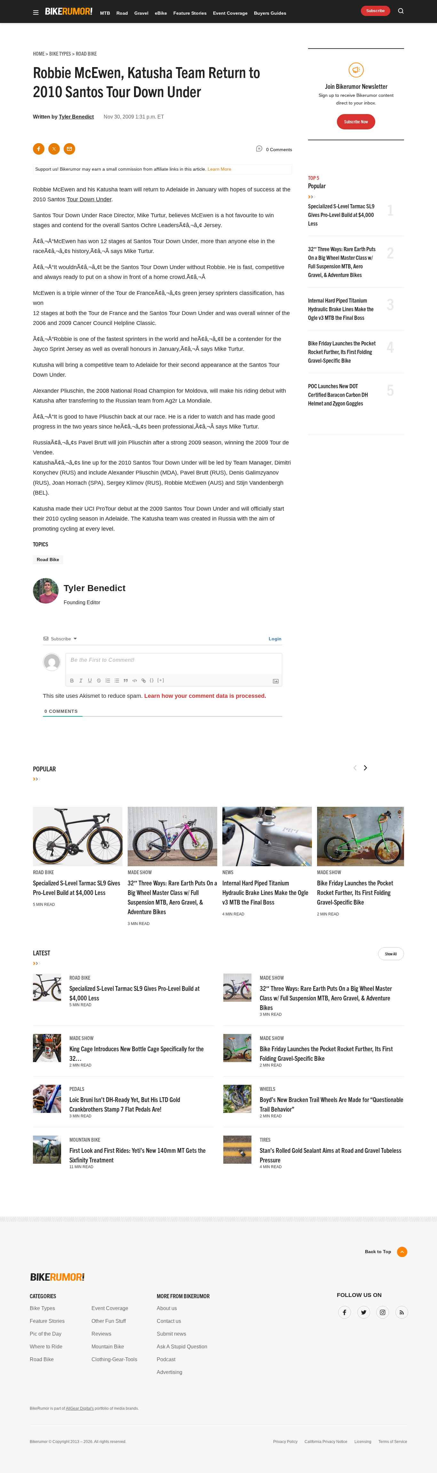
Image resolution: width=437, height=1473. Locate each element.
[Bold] (72, 680)
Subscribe (375, 11)
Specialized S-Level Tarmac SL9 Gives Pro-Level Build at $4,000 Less (341, 214)
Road (122, 13)
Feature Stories (190, 13)
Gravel (141, 13)
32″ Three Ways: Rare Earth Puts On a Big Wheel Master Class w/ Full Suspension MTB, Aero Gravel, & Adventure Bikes (326, 997)
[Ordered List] (107, 680)
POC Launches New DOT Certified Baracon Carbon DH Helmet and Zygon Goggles (338, 394)
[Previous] (355, 768)
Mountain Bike (84, 1139)
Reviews (101, 1334)
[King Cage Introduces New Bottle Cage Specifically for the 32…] (47, 1048)
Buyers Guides (270, 13)
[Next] (365, 768)
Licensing (362, 1441)
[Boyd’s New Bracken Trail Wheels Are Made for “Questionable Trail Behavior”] (237, 1099)
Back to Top (378, 1251)
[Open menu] (36, 13)
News (228, 872)
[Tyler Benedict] (46, 593)
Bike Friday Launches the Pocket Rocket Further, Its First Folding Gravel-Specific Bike (342, 351)
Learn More (219, 169)
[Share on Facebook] (38, 149)
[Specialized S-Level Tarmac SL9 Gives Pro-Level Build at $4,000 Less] (78, 836)
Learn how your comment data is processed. (205, 696)
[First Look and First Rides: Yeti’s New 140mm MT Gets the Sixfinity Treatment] (47, 1150)
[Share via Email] (69, 149)
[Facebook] (343, 1311)
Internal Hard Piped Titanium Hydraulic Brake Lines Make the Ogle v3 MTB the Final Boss (341, 309)
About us (167, 1308)
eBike (161, 13)
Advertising (169, 1372)
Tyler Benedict (76, 117)
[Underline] (89, 680)
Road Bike (48, 559)
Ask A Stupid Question (182, 1346)
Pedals (76, 1088)
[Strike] (98, 680)
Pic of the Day (45, 1334)
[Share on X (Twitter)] (54, 149)
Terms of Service (392, 1441)
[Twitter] (362, 1311)
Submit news (171, 1334)
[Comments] (260, 150)
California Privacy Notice (326, 1441)
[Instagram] (381, 1311)
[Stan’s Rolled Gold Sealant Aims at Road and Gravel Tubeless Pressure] (237, 1150)
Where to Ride (46, 1346)
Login (274, 638)
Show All (391, 953)
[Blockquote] (125, 680)
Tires (265, 1139)
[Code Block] (134, 680)
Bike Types (42, 1308)
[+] (160, 680)
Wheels (267, 1088)
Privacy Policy (285, 1441)
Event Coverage (230, 13)
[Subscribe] (400, 1311)
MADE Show (140, 872)
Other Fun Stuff (108, 1321)
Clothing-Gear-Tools (114, 1359)
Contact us (169, 1321)
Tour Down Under (89, 199)
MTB (105, 13)
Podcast (166, 1359)
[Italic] (80, 680)
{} (152, 680)
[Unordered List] (116, 680)
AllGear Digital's (80, 1408)
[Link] (143, 680)
